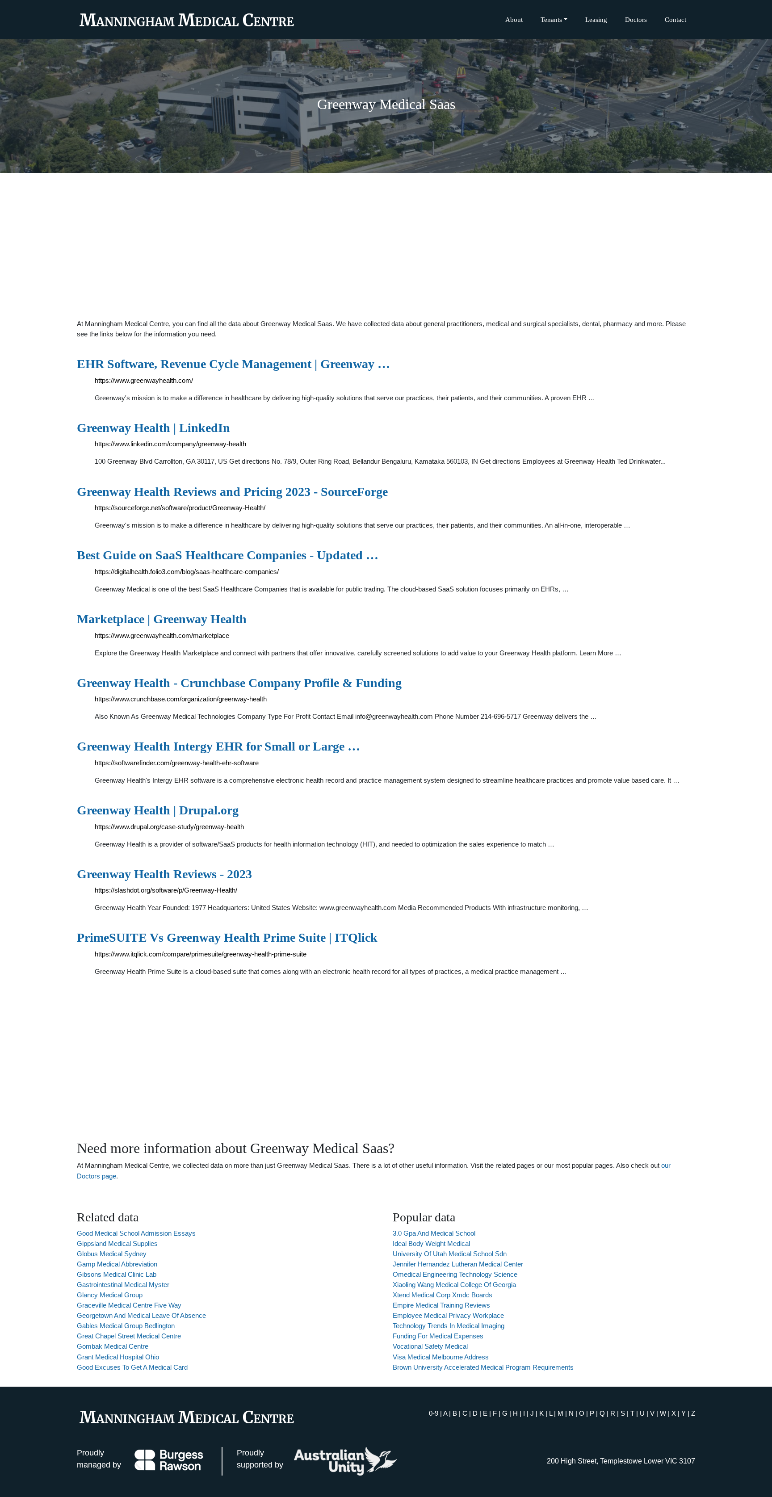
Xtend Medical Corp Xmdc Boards (442, 1295)
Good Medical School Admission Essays (136, 1233)
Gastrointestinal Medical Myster (123, 1284)
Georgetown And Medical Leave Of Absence (141, 1315)
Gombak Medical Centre (112, 1346)
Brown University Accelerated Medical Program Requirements (483, 1367)
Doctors (636, 19)
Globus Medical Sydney (112, 1254)
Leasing (596, 19)
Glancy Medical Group (110, 1295)
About (514, 19)
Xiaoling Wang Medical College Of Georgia (454, 1284)
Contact (675, 19)
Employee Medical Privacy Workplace (448, 1315)
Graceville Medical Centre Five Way (129, 1305)
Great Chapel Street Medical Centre (129, 1336)
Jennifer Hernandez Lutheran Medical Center (458, 1264)
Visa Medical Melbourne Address (441, 1357)
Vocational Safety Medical (430, 1346)
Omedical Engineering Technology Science (455, 1274)
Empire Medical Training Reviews (441, 1305)
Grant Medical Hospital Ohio (118, 1357)
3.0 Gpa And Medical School (434, 1233)
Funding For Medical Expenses (438, 1336)
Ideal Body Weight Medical (431, 1243)
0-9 (433, 1413)
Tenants (551, 19)
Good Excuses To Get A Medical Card (132, 1367)
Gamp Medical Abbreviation (117, 1264)
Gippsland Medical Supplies (117, 1243)
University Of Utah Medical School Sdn (450, 1254)
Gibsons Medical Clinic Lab (116, 1274)
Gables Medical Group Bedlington (126, 1325)
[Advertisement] (386, 245)
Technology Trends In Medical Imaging (448, 1325)
